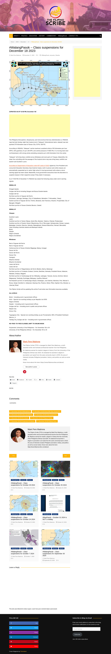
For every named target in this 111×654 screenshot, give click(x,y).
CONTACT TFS (73, 36)
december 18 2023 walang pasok (47, 421)
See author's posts (31, 367)
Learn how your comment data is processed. (44, 609)
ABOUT (16, 36)
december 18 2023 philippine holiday (42, 418)
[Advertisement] (39, 125)
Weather (58, 55)
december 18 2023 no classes (20, 418)
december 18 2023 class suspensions (47, 414)
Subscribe (77, 634)
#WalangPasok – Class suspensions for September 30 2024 (54, 553)
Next (65, 455)
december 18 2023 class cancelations (22, 414)
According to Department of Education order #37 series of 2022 (29, 165)
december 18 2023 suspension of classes (23, 421)
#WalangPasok (62, 36)
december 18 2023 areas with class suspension (47, 411)
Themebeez (23, 651)
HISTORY (42, 36)
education (52, 55)
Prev (13, 455)
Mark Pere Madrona (16, 55)
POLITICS (24, 36)
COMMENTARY (51, 36)
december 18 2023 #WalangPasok (21, 411)
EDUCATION (33, 36)
